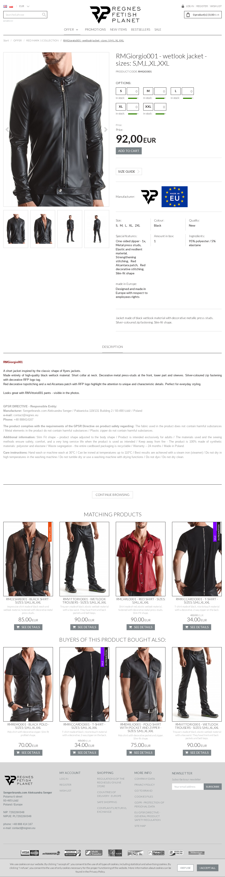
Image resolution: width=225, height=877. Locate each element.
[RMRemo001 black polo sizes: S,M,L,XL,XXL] (28, 684)
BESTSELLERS (140, 29)
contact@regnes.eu (23, 828)
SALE (157, 29)
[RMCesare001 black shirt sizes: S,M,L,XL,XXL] (28, 559)
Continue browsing (112, 495)
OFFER (69, 29)
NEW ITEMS (118, 29)
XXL (148, 106)
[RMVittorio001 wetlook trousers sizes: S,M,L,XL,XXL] (84, 559)
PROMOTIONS (95, 29)
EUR (21, 6)
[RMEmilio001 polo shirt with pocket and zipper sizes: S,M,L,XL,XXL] (140, 684)
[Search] (43, 14)
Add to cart (128, 151)
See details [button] (31, 627)
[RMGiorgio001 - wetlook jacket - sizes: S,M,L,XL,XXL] (56, 129)
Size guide (126, 171)
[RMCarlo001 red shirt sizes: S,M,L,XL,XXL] (140, 559)
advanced (8, 21)
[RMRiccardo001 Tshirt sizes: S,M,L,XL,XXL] (196, 559)
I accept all (208, 868)
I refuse (185, 868)
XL (121, 106)
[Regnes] (115, 15)
